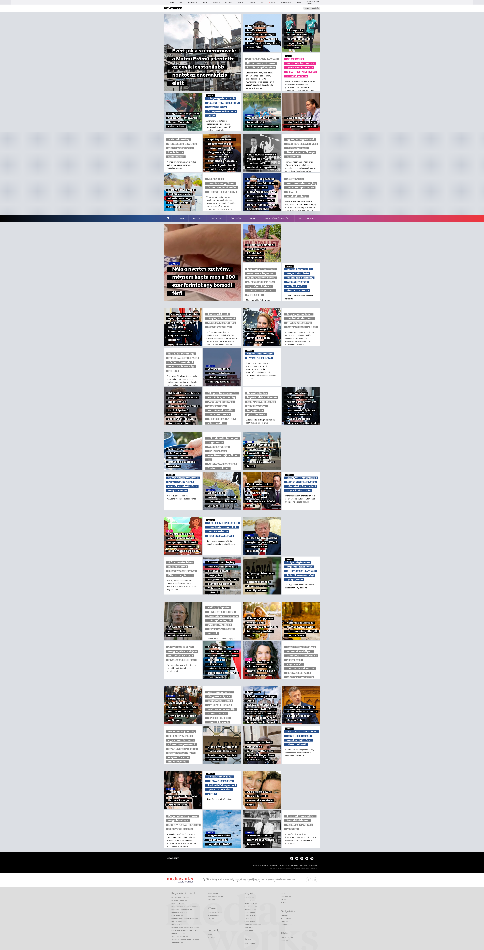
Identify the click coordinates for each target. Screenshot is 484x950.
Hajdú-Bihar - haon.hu (180, 921)
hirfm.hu (284, 940)
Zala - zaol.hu (213, 899)
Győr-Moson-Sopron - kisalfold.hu (184, 918)
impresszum (303, 865)
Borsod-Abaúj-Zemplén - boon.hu (184, 906)
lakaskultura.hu (251, 903)
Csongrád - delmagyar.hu (181, 909)
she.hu (283, 902)
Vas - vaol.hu (213, 893)
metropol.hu (286, 896)
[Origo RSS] (311, 858)
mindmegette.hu (251, 915)
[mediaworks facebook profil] (308, 879)
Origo (172, 2)
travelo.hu (248, 918)
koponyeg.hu (286, 918)
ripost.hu (284, 893)
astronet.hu (249, 897)
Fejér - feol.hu (177, 915)
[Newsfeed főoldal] (173, 858)
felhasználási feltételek (278, 865)
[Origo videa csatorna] (306, 858)
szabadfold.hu (213, 915)
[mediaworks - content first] (180, 880)
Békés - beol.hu (177, 903)
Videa (205, 2)
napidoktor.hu (250, 912)
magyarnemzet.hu (215, 912)
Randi (273, 2)
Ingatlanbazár (286, 2)
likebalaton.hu (250, 909)
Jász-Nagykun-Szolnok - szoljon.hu (185, 927)
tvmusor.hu (249, 930)
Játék (299, 2)
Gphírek (252, 2)
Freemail (228, 2)
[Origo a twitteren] (296, 858)
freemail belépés (312, 8)
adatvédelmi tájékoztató (261, 865)
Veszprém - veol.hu (215, 896)
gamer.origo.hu (251, 906)
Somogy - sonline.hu (179, 936)
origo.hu (211, 921)
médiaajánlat (313, 865)
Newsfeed (216, 2)
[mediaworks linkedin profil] (314, 879)
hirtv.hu (211, 918)
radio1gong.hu (287, 937)
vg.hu (210, 934)
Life (180, 2)
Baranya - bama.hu (179, 900)
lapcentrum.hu (287, 924)
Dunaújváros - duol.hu (180, 912)
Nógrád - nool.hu (178, 933)
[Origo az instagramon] (301, 858)
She (262, 2)
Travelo (240, 2)
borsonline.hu (250, 943)
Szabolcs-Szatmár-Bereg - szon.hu (185, 939)
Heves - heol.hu (177, 924)
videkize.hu (249, 927)
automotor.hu (250, 900)
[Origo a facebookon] (291, 858)
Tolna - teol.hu (177, 942)
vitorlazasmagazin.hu (253, 924)
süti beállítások (293, 865)
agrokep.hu (212, 937)
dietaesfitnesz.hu (251, 921)
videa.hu (284, 921)
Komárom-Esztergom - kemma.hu (185, 930)
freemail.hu (285, 915)
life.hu (283, 899)
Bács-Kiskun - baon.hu (180, 897)
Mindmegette (192, 2)
